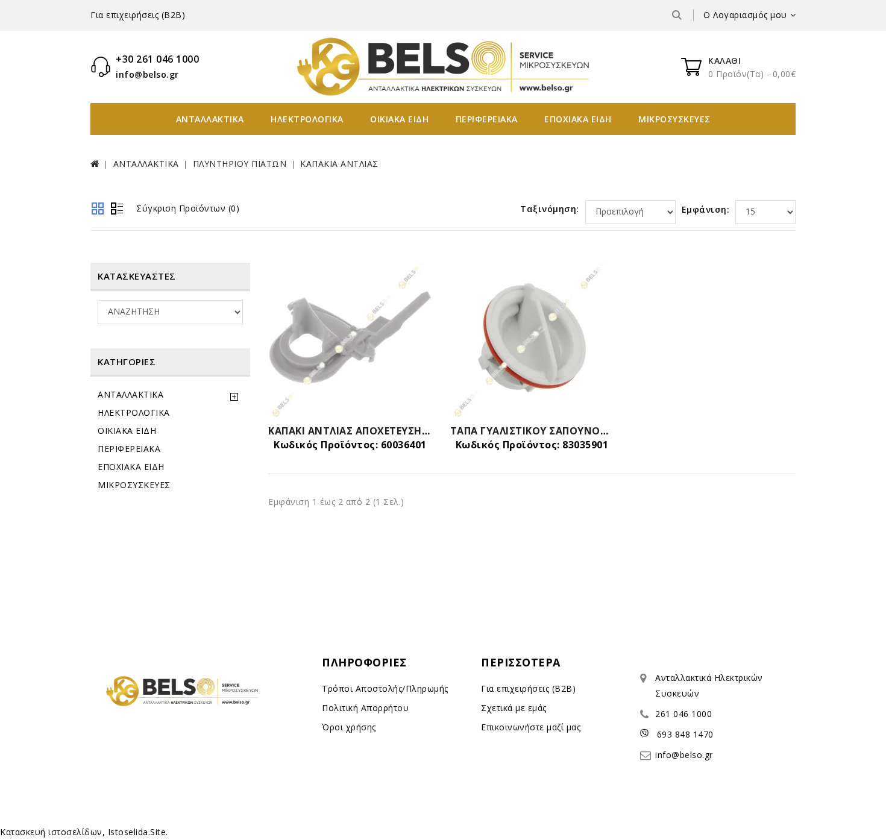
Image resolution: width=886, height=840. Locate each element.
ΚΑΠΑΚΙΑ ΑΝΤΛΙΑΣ (339, 163)
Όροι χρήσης (349, 727)
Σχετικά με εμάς (514, 707)
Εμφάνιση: (706, 209)
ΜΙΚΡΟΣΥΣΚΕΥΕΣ (674, 119)
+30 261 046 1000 (157, 59)
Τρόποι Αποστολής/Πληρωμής (385, 688)
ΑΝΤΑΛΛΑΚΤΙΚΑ (210, 119)
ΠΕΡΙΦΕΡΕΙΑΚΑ (487, 119)
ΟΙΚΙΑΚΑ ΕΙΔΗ (399, 119)
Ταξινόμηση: (549, 209)
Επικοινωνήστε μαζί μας (530, 727)
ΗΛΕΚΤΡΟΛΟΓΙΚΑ (307, 119)
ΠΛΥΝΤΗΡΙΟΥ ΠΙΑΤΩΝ (240, 163)
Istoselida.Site (137, 832)
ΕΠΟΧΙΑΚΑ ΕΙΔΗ (578, 119)
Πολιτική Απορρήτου (365, 707)
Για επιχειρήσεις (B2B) (137, 14)
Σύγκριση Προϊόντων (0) (187, 208)
